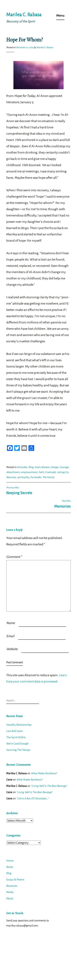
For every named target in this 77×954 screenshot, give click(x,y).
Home (10, 860)
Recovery (11, 477)
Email (10, 636)
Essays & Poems (15, 879)
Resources (11, 885)
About (9, 898)
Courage (64, 467)
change (54, 467)
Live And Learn (14, 731)
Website (12, 649)
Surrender (35, 477)
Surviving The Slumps (18, 749)
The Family (48, 477)
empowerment (29, 472)
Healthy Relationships (19, 724)
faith (41, 472)
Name (10, 623)
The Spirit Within (16, 737)
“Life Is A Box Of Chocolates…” (32, 798)
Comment (14, 557)
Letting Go (62, 472)
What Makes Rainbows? (44, 773)
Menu (60, 15)
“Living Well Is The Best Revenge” (49, 785)
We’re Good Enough (17, 743)
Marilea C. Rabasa (24, 14)
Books (9, 867)
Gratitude (50, 472)
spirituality (23, 477)
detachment (13, 472)
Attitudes (22, 467)
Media (10, 892)
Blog (30, 467)
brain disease (42, 467)
